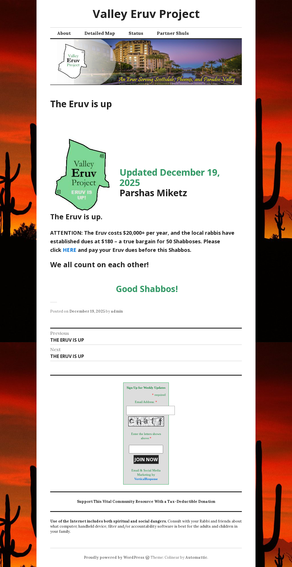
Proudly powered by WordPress (114, 557)
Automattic (196, 557)
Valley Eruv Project (146, 13)
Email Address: (145, 402)
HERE (69, 249)
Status (136, 33)
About (64, 33)
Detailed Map (99, 33)
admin (117, 311)
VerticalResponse (146, 479)
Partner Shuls (173, 33)
